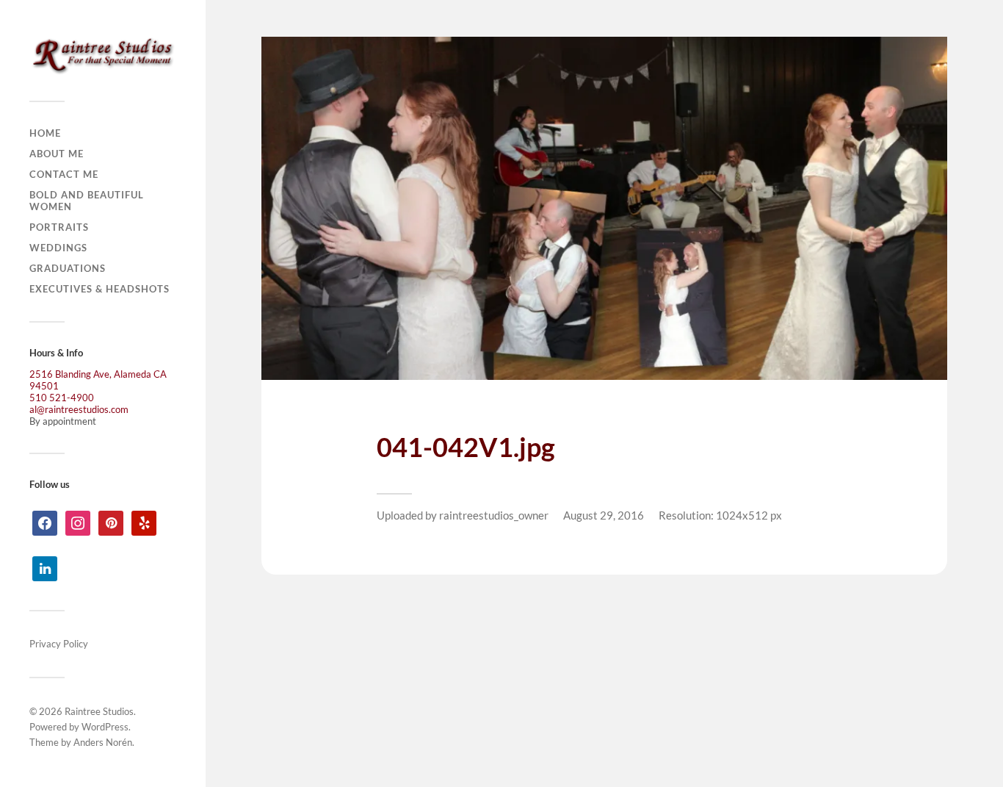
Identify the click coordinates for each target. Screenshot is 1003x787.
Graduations (67, 268)
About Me (56, 153)
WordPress (105, 727)
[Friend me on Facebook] (44, 522)
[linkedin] (44, 567)
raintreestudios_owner (493, 515)
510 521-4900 (61, 397)
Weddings (58, 248)
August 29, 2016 (603, 515)
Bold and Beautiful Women (86, 200)
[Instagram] (77, 522)
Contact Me (63, 174)
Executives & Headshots (99, 289)
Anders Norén (102, 742)
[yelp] (143, 522)
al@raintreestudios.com (78, 409)
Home (45, 133)
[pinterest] (110, 522)
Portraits (59, 227)
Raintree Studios (99, 711)
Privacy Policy (58, 644)
